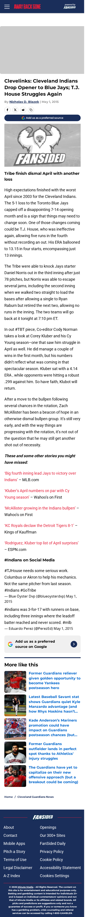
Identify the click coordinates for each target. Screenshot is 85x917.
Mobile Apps (14, 843)
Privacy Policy (52, 851)
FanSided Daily (53, 843)
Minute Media (25, 887)
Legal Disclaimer (17, 867)
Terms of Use (15, 859)
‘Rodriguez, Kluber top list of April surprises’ (41, 543)
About (8, 827)
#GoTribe (28, 590)
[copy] (31, 110)
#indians (11, 609)
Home (8, 796)
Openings (48, 827)
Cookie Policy (51, 859)
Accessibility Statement (60, 867)
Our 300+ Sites (52, 835)
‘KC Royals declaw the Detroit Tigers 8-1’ (39, 525)
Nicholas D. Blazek (24, 102)
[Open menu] (7, 6)
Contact (10, 835)
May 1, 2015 (63, 628)
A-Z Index (11, 875)
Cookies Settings (54, 875)
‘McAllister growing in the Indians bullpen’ (40, 508)
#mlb (67, 622)
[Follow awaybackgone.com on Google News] (74, 644)
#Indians (11, 590)
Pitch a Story (14, 851)
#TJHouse (13, 570)
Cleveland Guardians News (35, 796)
